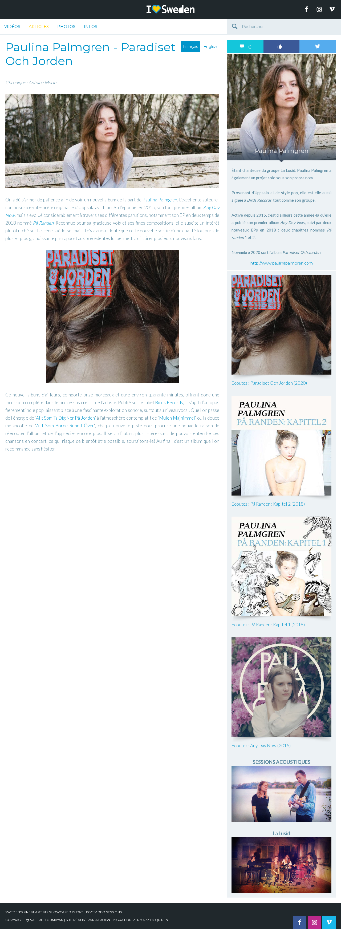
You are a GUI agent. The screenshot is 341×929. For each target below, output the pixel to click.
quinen (161, 920)
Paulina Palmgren (160, 199)
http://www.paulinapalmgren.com (281, 263)
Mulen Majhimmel (177, 418)
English (210, 46)
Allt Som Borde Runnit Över (65, 425)
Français (190, 46)
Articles (39, 26)
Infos (90, 26)
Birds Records (169, 402)
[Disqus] (112, 527)
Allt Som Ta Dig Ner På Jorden (65, 418)
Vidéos (12, 26)
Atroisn (102, 920)
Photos (66, 26)
